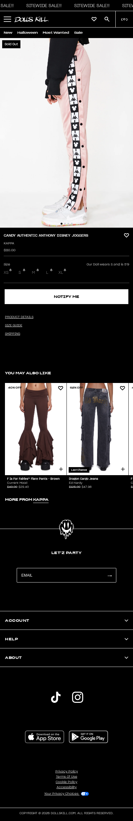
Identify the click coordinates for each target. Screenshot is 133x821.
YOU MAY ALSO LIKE (28, 373)
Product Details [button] (19, 317)
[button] (42, 5)
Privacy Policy (66, 771)
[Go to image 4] (72, 224)
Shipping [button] (12, 333)
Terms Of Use (66, 776)
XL (60, 272)
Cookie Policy (66, 782)
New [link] (8, 33)
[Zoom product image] (66, 133)
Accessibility (67, 787)
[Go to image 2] (65, 224)
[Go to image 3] (68, 224)
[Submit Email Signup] (109, 575)
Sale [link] (78, 33)
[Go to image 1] (61, 224)
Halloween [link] (27, 33)
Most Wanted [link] (56, 33)
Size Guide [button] (13, 325)
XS (6, 272)
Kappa (9, 243)
